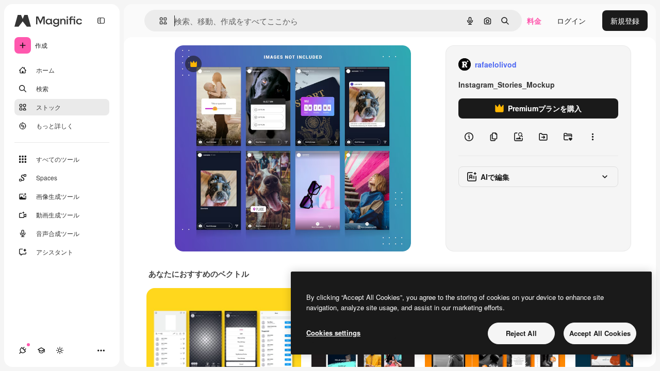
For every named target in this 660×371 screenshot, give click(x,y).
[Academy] (41, 350)
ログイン (571, 20)
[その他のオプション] (592, 137)
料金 (534, 20)
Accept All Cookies (600, 333)
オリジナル (245, 64)
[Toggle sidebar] (101, 20)
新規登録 (624, 20)
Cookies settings (333, 333)
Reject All (521, 333)
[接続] (22, 350)
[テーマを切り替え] (60, 350)
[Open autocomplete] (159, 21)
